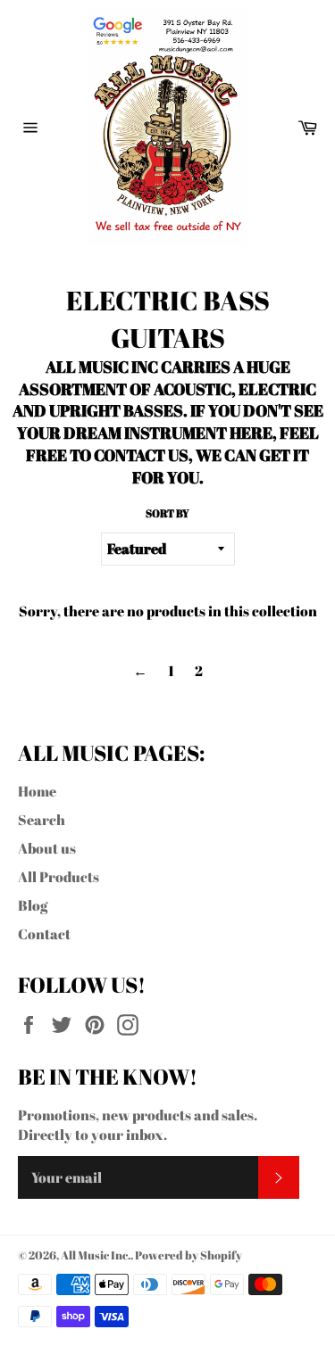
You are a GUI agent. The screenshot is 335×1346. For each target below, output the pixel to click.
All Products (58, 877)
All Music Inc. (95, 1255)
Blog (32, 905)
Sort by (167, 513)
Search (41, 820)
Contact (44, 934)
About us (47, 848)
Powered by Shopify (188, 1255)
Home (37, 791)
